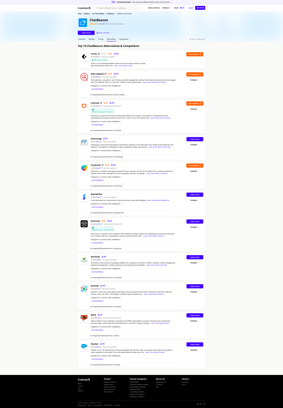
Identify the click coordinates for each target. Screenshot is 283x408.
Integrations (123, 39)
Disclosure (117, 405)
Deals (179, 8)
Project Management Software (139, 384)
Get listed (200, 8)
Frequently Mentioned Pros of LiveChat (106, 130)
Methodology (108, 405)
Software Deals (108, 384)
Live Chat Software (97, 89)
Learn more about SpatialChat (158, 200)
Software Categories (110, 382)
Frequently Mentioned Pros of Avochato (107, 277)
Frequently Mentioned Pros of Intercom (107, 248)
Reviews (92, 39)
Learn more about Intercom (154, 236)
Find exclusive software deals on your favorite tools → (152, 2)
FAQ (79, 388)
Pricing (100, 39)
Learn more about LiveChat (160, 118)
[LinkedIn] (198, 404)
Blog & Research (161, 382)
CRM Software (134, 382)
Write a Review (154, 8)
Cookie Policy (82, 405)
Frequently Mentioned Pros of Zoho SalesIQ (108, 95)
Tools (157, 387)
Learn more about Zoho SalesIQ (154, 82)
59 (104, 24)
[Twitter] (201, 404)
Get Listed (185, 382)
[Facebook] (204, 404)
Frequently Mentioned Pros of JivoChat (106, 307)
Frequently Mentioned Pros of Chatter (106, 365)
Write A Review (108, 392)
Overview (81, 39)
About (79, 383)
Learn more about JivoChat (154, 294)
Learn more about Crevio (123, 66)
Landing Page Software (137, 392)
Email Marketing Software (138, 387)
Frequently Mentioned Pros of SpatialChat (107, 213)
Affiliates (80, 391)
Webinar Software (135, 389)
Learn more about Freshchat (156, 173)
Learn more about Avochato (157, 265)
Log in (191, 8)
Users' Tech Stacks (109, 389)
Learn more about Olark (160, 323)
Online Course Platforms (137, 394)
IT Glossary (159, 384)
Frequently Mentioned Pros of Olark (105, 336)
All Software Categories (137, 397)
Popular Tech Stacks (110, 387)
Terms (90, 405)
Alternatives (111, 39)
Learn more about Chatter (155, 352)
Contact (80, 386)
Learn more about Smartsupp (160, 147)
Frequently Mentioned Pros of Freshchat (107, 186)
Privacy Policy (98, 405)
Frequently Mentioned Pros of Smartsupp (107, 157)
